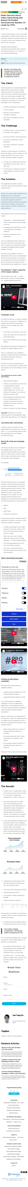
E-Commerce (6, 1119)
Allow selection (14, 619)
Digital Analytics (13, 1113)
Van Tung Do (17, 1015)
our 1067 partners (11, 569)
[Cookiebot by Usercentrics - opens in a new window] (19, 562)
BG (11, 1091)
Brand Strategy (17, 1036)
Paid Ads (9, 1036)
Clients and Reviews (13, 1128)
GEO (22, 1102)
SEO (18, 1102)
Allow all (14, 614)
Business (4, 1036)
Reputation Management (13, 1110)
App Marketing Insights (13, 1154)
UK (22, 9)
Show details (19, 609)
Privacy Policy (13, 1140)
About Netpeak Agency (9, 1137)
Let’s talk (16, 2)
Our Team (20, 1137)
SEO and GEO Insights (14, 1149)
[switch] (24, 593)
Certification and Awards (13, 1131)
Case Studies (3, 12)
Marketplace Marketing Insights (13, 1146)
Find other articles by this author (18, 1022)
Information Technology (17, 1119)
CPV (6, 431)
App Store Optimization (13, 1108)
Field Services (17, 1122)
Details (13, 1165)
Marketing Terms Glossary (14, 1159)
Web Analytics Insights (9, 1156)
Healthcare (9, 1122)
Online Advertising (12, 12)
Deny (14, 624)
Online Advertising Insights (13, 1151)
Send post (14, 1093)
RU (26, 9)
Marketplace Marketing (10, 1102)
